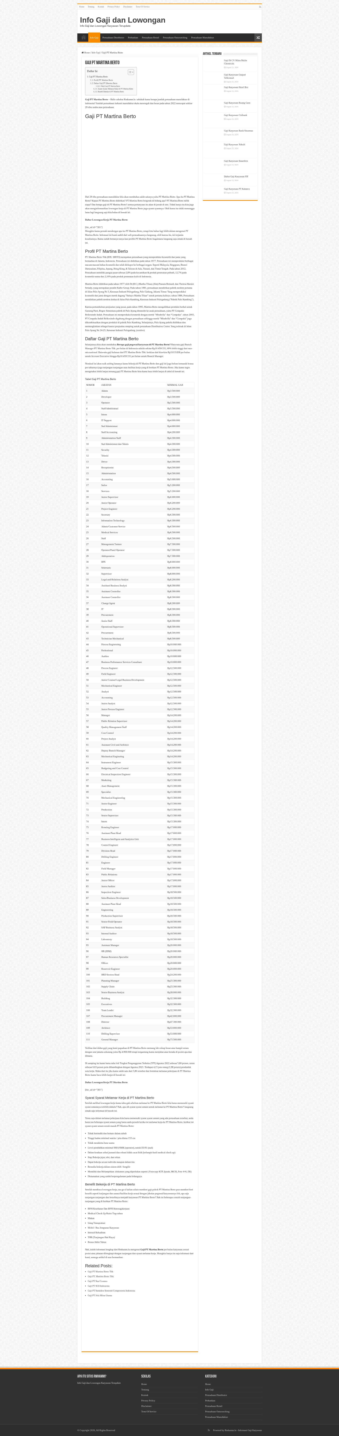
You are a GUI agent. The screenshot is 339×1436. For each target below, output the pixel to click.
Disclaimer (127, 6)
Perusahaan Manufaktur (202, 37)
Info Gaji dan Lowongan (122, 20)
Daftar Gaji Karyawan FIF (236, 176)
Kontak (101, 6)
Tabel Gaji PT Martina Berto (110, 86)
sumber (140, 330)
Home (81, 6)
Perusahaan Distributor (113, 37)
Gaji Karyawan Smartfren (236, 161)
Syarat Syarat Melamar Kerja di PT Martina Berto (115, 89)
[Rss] (260, 7)
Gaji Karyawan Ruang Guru (237, 102)
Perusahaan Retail (150, 37)
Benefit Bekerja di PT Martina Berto (111, 92)
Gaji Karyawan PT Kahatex (237, 188)
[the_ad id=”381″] (93, 227)
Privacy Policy (114, 6)
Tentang (91, 6)
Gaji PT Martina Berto (98, 77)
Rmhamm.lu (230, 1430)
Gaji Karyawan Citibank (235, 115)
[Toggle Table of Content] (129, 72)
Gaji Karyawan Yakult (234, 144)
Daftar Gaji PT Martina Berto (105, 83)
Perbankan (133, 37)
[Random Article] (258, 37)
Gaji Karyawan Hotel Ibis (236, 87)
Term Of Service (143, 6)
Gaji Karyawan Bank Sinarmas (238, 130)
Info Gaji (94, 37)
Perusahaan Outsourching (175, 37)
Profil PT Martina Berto (103, 80)
